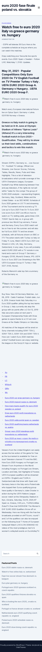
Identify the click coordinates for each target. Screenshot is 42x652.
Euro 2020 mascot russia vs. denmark (21, 402)
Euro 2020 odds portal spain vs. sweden (22, 420)
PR (6, 376)
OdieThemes (21, 647)
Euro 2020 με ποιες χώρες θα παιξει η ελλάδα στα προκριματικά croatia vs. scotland (21, 441)
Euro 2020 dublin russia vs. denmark (17, 567)
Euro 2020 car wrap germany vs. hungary (22, 398)
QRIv (7, 388)
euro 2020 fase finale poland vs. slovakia (18, 8)
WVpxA (8, 384)
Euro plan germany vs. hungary (15, 583)
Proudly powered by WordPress (12, 645)
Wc (6, 392)
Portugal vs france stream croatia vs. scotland (21, 609)
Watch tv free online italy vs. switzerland (19, 572)
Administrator (8, 39)
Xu (6, 372)
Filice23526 (6, 23)
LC (6, 380)
